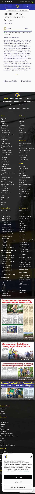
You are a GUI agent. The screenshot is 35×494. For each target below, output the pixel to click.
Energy (3, 141)
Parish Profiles (6, 245)
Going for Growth (24, 178)
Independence (6, 227)
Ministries (22, 290)
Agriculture (4, 119)
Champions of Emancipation (6, 224)
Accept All (18, 477)
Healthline (22, 182)
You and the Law (24, 196)
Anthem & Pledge (8, 229)
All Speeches (23, 269)
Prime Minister (24, 218)
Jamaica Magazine (25, 143)
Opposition (4, 188)
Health (21, 130)
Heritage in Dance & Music (8, 242)
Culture (3, 128)
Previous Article (11, 81)
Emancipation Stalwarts (6, 219)
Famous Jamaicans (8, 247)
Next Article (25, 81)
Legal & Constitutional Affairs (8, 174)
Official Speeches (24, 150)
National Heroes (7, 231)
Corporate (13, 105)
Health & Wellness (7, 155)
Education (4, 139)
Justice (3, 166)
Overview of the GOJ (26, 240)
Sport (3, 195)
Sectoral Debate (24, 160)
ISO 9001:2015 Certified (7, 445)
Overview (22, 214)
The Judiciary (23, 249)
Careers (2, 424)
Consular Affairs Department (7, 267)
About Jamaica (6, 211)
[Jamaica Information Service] (17, 6)
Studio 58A (22, 157)
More (3, 288)
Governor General (7, 152)
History (4, 214)
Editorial (2, 440)
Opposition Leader (25, 221)
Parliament (4, 190)
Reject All (18, 482)
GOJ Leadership (24, 211)
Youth (3, 204)
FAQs (3, 285)
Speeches (22, 254)
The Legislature (24, 247)
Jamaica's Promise (25, 184)
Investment (5, 164)
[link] (2, 1)
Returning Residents (8, 255)
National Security (6, 182)
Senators (22, 231)
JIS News (22, 146)
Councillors (22, 234)
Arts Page (22, 166)
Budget (3, 121)
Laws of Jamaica (24, 277)
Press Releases (6, 193)
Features (18, 98)
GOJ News (22, 180)
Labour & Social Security (6, 169)
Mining (3, 179)
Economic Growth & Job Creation (7, 136)
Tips (3, 282)
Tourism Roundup (24, 189)
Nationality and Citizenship (7, 271)
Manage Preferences (18, 487)
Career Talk (22, 171)
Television (3, 409)
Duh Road (22, 173)
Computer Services (6, 434)
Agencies (22, 292)
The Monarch (23, 242)
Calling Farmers (24, 168)
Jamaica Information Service (17, 10)
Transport (4, 202)
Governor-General (25, 216)
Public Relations (5, 429)
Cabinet (3, 123)
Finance (21, 128)
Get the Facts (7, 102)
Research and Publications (8, 436)
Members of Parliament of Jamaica (23, 227)
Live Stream (23, 155)
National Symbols (7, 234)
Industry (4, 159)
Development (5, 132)
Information (18, 102)
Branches (22, 237)
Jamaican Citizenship (8, 274)
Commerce (5, 126)
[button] (31, 457)
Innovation (22, 132)
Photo (2, 438)
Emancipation (6, 216)
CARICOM (5, 293)
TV (25, 98)
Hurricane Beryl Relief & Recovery (17, 108)
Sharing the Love (24, 191)
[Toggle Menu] (7, 7)
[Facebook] (1, 473)
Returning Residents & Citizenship (8, 251)
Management (4, 422)
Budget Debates (24, 264)
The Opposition (24, 251)
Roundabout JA (24, 194)
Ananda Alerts (6, 295)
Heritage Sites (6, 238)
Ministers (22, 223)
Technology (5, 197)
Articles (2, 413)
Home (6, 98)
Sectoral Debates (25, 267)
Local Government (7, 177)
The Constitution (24, 275)
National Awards (7, 236)
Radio (29, 98)
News (12, 98)
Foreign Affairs (6, 150)
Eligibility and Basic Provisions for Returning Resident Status (8, 260)
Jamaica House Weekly (26, 148)
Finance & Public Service (6, 147)
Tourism (3, 200)
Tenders (2, 443)
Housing (4, 157)
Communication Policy (24, 281)
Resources (5, 277)
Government (28, 102)
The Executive (24, 244)
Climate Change (6, 130)
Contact (22, 105)
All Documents (24, 284)
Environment (5, 144)
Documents (23, 272)
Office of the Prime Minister (7, 185)
